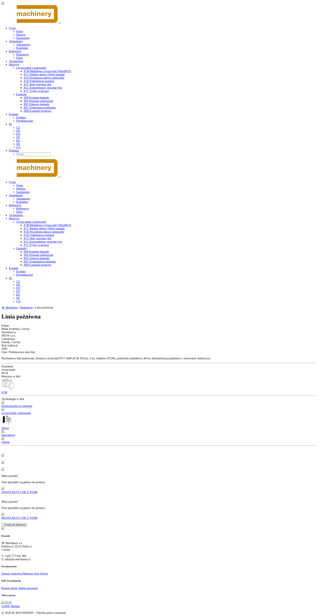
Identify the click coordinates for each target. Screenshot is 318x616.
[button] (31, 67)
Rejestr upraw (9, 588)
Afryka (44, 573)
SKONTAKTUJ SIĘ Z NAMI (19, 492)
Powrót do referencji (14, 524)
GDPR (5, 606)
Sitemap (15, 606)
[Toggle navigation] (59, 22)
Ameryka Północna (21, 573)
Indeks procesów (28, 588)
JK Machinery (9, 307)
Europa (5, 573)
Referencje (26, 307)
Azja (36, 573)
